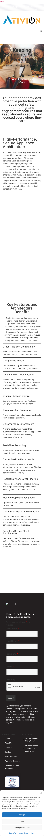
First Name (12, 628)
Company (12, 654)
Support (29, 6)
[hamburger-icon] (41, 31)
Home (5, 6)
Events (38, 9)
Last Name (12, 641)
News (37, 6)
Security (10, 679)
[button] (40, 793)
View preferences (22, 828)
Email (10, 667)
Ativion (3, 1)
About (13, 6)
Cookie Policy (13, 833)
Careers (20, 6)
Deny (22, 821)
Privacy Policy (27, 711)
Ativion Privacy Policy (26, 833)
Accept (22, 815)
